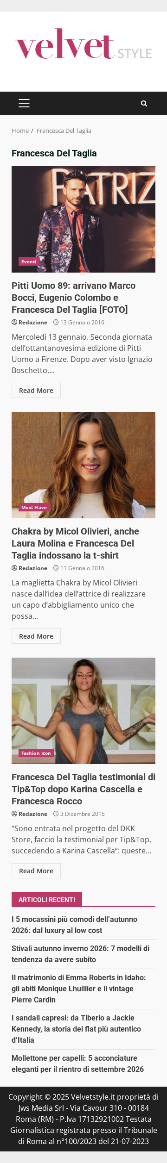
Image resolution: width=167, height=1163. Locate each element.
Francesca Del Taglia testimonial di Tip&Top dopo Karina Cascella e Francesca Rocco (83, 711)
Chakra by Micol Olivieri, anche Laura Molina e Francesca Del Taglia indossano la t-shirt (83, 465)
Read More (36, 390)
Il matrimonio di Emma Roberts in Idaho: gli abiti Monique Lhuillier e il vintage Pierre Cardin (79, 988)
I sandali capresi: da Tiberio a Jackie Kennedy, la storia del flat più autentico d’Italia (76, 1029)
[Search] (144, 103)
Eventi (29, 261)
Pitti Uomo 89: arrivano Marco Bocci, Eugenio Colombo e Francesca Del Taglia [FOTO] (83, 219)
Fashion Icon (36, 753)
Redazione (33, 322)
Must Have (34, 507)
